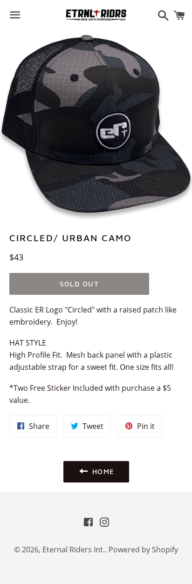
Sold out (79, 284)
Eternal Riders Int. (73, 549)
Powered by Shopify (143, 549)
